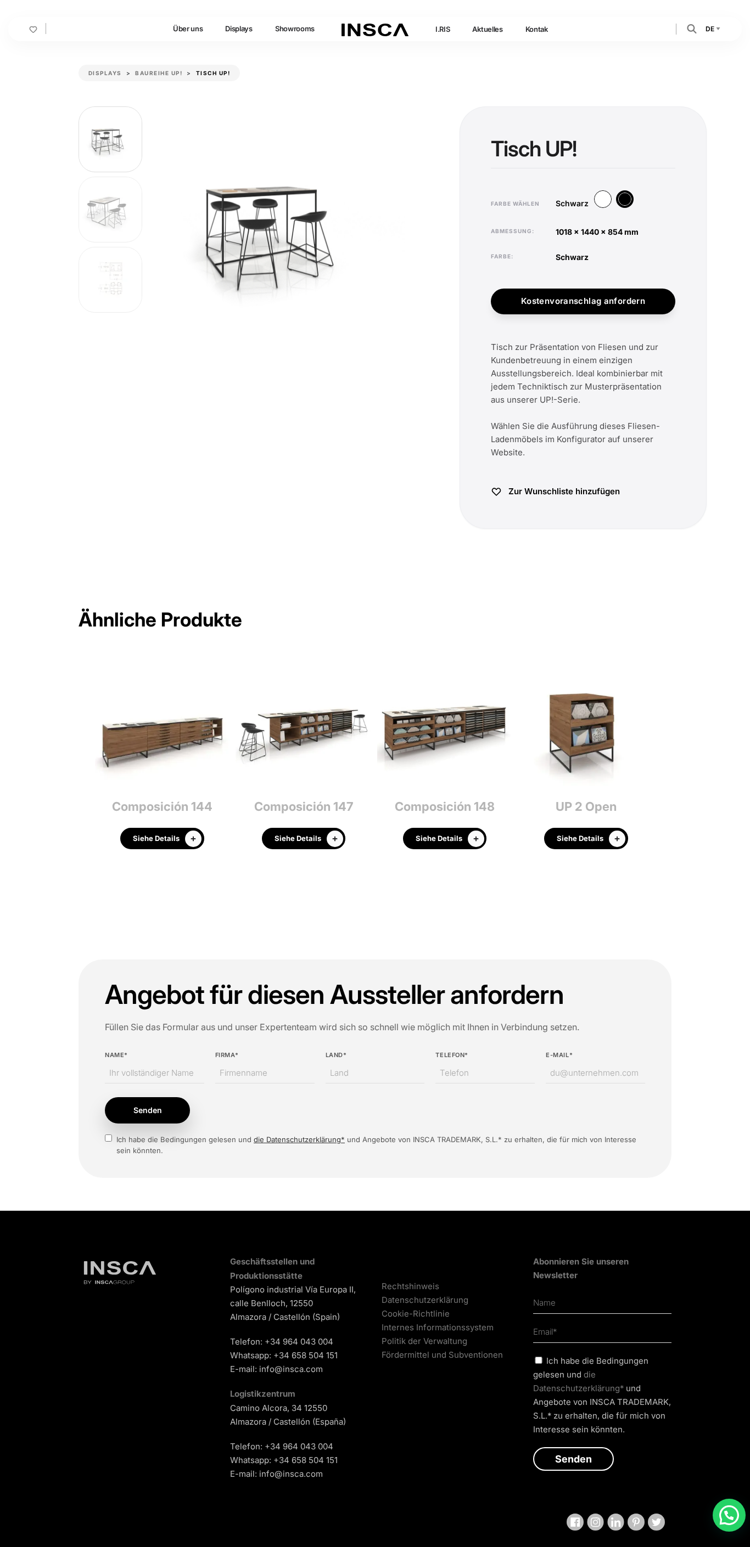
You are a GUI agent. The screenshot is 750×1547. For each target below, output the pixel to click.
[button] (692, 28)
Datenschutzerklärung (425, 1300)
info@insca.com (291, 1369)
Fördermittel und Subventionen (442, 1355)
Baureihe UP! (158, 73)
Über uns (188, 28)
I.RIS (442, 29)
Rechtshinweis (410, 1286)
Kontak (536, 29)
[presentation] (87, 757)
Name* (116, 1055)
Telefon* (451, 1055)
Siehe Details (156, 838)
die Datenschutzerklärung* (299, 1139)
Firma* (226, 1055)
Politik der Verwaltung (424, 1341)
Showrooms (295, 28)
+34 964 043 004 (299, 1341)
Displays (238, 28)
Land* (336, 1055)
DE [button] (710, 29)
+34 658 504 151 (305, 1355)
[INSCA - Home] (375, 28)
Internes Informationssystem (438, 1327)
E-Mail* (559, 1055)
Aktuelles (487, 29)
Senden (147, 1110)
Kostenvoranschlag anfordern (583, 301)
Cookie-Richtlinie (416, 1313)
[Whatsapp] (729, 1515)
